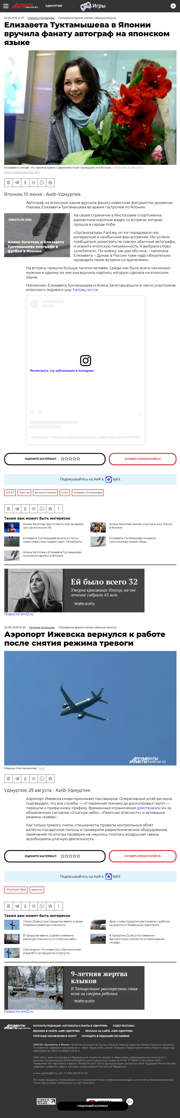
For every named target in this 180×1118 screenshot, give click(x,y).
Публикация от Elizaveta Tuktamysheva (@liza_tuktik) (68, 437)
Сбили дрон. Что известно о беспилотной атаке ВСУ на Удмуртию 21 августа (52, 951)
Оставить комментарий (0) (143, 459)
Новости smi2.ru (18, 614)
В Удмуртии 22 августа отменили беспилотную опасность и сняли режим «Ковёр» (136, 939)
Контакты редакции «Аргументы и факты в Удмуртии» (70, 1025)
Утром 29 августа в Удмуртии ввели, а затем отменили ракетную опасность (53, 923)
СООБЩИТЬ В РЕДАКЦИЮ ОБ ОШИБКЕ (106, 1036)
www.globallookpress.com (22, 172)
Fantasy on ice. (86, 290)
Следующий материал (92, 1106)
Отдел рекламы (123, 1025)
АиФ (42, 768)
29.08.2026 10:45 (15, 627)
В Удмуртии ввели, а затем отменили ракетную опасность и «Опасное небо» (50, 937)
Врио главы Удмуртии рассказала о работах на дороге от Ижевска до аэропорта (139, 923)
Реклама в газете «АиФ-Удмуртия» (56, 1031)
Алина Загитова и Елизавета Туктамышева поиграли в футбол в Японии (52, 554)
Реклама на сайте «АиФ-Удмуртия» (109, 1031)
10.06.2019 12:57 (14, 18)
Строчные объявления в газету (55, 1036)
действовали (149, 808)
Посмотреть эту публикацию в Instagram (62, 370)
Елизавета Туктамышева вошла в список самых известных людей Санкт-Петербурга (52, 539)
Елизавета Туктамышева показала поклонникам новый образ (132, 539)
